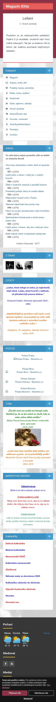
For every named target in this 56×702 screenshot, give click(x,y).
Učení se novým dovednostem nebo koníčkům (27, 211)
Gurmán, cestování (19, 119)
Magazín (14, 77)
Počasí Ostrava (28, 378)
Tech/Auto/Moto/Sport (20, 124)
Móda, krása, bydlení (20, 93)
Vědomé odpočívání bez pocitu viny (22, 204)
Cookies (13, 134)
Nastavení (28, 699)
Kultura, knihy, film (18, 83)
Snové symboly (29, 24)
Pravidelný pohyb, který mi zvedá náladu (25, 191)
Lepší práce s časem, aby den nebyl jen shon (27, 227)
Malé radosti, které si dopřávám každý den (26, 234)
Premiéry (14, 129)
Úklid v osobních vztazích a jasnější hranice (26, 185)
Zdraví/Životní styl (18, 114)
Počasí (47, 633)
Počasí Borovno (28, 388)
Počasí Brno (28, 369)
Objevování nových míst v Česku (21, 198)
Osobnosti (14, 98)
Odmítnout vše (41, 693)
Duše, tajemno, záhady (21, 103)
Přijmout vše (15, 693)
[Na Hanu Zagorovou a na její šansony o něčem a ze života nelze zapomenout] (10, 265)
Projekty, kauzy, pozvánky (22, 88)
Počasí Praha (28, 355)
